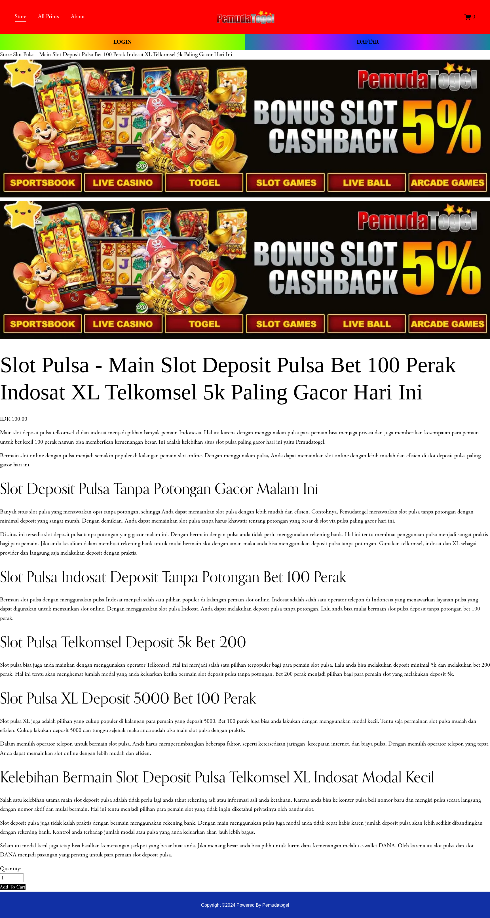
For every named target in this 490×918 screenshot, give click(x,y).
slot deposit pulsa (32, 432)
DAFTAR (368, 42)
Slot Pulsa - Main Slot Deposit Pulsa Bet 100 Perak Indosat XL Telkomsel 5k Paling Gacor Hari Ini (122, 54)
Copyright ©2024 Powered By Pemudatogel (245, 905)
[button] (13, 887)
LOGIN (122, 42)
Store (6, 54)
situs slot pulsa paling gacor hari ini (243, 442)
